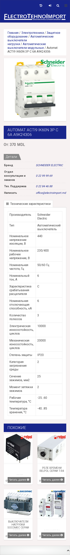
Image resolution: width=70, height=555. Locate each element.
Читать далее (17, 479)
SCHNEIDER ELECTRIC (49, 165)
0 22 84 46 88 (44, 186)
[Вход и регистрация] (50, 5)
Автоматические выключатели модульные (26, 46)
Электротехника (32, 33)
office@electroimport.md (51, 193)
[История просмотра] (41, 5)
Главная (12, 33)
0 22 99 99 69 (44, 175)
